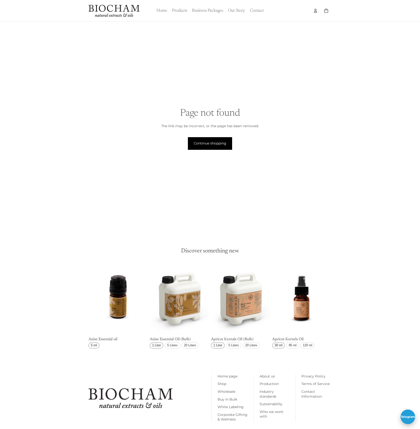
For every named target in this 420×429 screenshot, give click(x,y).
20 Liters (190, 345)
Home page (227, 376)
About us (267, 376)
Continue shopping (210, 143)
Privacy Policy (313, 376)
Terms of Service (315, 384)
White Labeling (231, 407)
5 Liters (172, 345)
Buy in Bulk (227, 399)
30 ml (278, 345)
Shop (222, 384)
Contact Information (311, 394)
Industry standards (268, 394)
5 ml (94, 345)
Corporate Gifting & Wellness (232, 417)
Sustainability (271, 404)
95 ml (293, 345)
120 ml (307, 345)
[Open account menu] (315, 10)
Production (269, 384)
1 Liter (156, 345)
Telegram (408, 417)
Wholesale (226, 391)
